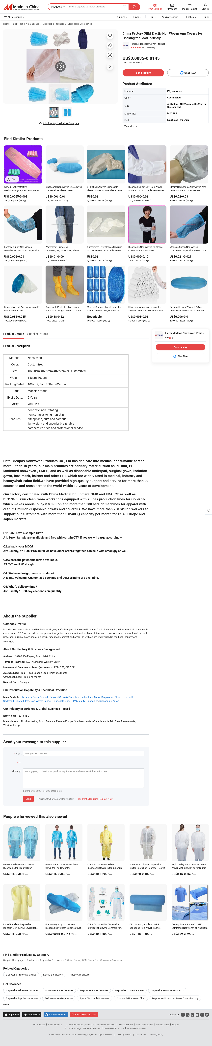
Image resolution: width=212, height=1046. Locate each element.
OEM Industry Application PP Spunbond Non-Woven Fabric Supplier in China (144, 928)
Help (151, 17)
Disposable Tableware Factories (22, 990)
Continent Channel (144, 1024)
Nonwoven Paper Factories (59, 990)
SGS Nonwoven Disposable (59, 998)
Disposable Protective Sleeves (21, 974)
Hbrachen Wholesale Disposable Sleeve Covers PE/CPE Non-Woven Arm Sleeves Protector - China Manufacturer (145, 309)
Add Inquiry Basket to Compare (61, 123)
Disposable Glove (111, 697)
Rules (206, 17)
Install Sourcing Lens (86, 1014)
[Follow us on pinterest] (202, 1014)
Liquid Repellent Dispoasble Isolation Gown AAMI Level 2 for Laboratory (19, 928)
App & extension (170, 17)
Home (6, 23)
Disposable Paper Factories (94, 990)
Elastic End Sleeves (53, 974)
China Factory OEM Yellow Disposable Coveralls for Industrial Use (104, 868)
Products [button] (56, 6)
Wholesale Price (125, 1024)
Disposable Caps (61, 701)
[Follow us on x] (187, 1014)
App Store (12, 1014)
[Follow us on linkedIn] (207, 1014)
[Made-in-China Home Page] (21, 6)
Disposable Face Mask (87, 697)
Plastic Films (22, 701)
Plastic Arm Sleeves (79, 974)
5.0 (169, 337)
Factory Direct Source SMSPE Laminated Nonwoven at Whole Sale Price (190, 928)
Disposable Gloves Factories (129, 990)
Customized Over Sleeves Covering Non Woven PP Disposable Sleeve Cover (104, 249)
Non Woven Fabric (40, 701)
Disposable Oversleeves (80, 23)
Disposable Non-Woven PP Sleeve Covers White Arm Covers (145, 248)
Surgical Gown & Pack (62, 697)
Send (28, 798)
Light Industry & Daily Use (26, 23)
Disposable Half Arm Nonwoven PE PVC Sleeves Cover (22, 308)
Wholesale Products (106, 1024)
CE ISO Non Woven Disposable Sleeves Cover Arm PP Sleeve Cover (105, 188)
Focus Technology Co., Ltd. (83, 1034)
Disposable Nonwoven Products (167, 990)
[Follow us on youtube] (197, 1014)
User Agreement (124, 1034)
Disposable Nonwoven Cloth (130, 998)
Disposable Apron (109, 701)
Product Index (162, 1024)
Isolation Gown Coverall (35, 697)
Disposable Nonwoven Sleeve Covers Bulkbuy (175, 998)
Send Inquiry (143, 72)
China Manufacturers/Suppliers (80, 1024)
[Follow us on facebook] (183, 1014)
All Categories (15, 17)
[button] (124, 6)
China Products (55, 1024)
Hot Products (39, 1024)
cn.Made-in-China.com (137, 1028)
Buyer (136, 17)
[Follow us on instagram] (192, 1014)
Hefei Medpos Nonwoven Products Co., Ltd (149, 43)
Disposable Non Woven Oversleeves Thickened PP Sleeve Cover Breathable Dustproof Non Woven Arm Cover (64, 189)
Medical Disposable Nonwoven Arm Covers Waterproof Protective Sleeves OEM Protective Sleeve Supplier (188, 189)
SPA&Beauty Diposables (85, 701)
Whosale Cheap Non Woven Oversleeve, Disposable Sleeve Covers (189, 248)
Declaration (141, 1034)
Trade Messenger (55, 1014)
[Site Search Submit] (134, 6)
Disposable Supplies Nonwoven (22, 998)
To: (20, 762)
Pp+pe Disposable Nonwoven (94, 998)
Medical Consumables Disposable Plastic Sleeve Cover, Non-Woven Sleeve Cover (104, 309)
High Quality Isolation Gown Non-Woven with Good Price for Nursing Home (189, 868)
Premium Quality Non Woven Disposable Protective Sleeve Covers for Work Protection (63, 928)
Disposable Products (53, 23)
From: (19, 753)
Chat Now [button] (190, 72)
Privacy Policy (156, 1034)
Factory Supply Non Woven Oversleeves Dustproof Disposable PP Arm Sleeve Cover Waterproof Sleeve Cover (21, 249)
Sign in (205, 8)
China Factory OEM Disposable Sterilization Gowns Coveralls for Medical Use (104, 928)
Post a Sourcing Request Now (95, 798)
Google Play (32, 1014)
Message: (17, 771)
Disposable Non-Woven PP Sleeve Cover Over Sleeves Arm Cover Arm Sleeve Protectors (187, 309)
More (6, 1004)
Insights (175, 1024)
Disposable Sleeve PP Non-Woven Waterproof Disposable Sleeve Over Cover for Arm (146, 189)
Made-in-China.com (92, 1028)
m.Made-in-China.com (114, 1028)
